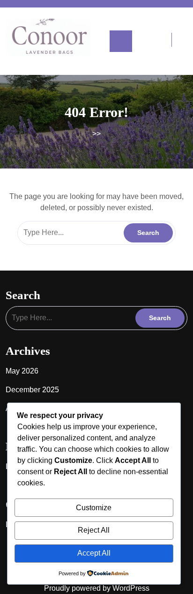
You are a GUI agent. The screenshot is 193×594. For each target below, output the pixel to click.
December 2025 (32, 390)
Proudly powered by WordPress (96, 588)
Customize (93, 508)
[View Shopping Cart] (162, 41)
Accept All (94, 553)
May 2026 (22, 371)
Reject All (94, 530)
